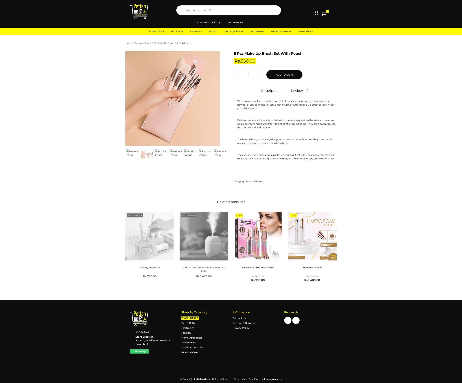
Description (270, 91)
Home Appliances (191, 337)
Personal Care (142, 43)
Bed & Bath (188, 323)
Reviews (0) (300, 91)
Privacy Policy (241, 327)
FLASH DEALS (189, 318)
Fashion (186, 332)
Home (128, 43)
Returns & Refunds (244, 323)
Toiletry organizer (150, 267)
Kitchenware (188, 342)
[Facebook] (287, 320)
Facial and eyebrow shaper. (258, 267)
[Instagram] (296, 320)
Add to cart (284, 74)
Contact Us (239, 318)
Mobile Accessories (192, 347)
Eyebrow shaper (312, 267)
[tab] (270, 91)
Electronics (187, 327)
